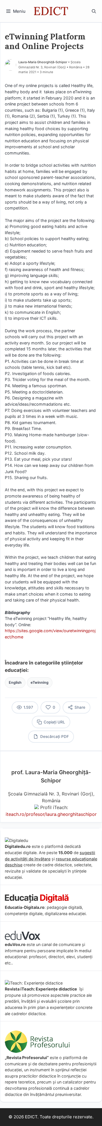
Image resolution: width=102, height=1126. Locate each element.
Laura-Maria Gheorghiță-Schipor (42, 62)
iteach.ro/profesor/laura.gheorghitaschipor (51, 814)
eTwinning (39, 682)
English (15, 682)
